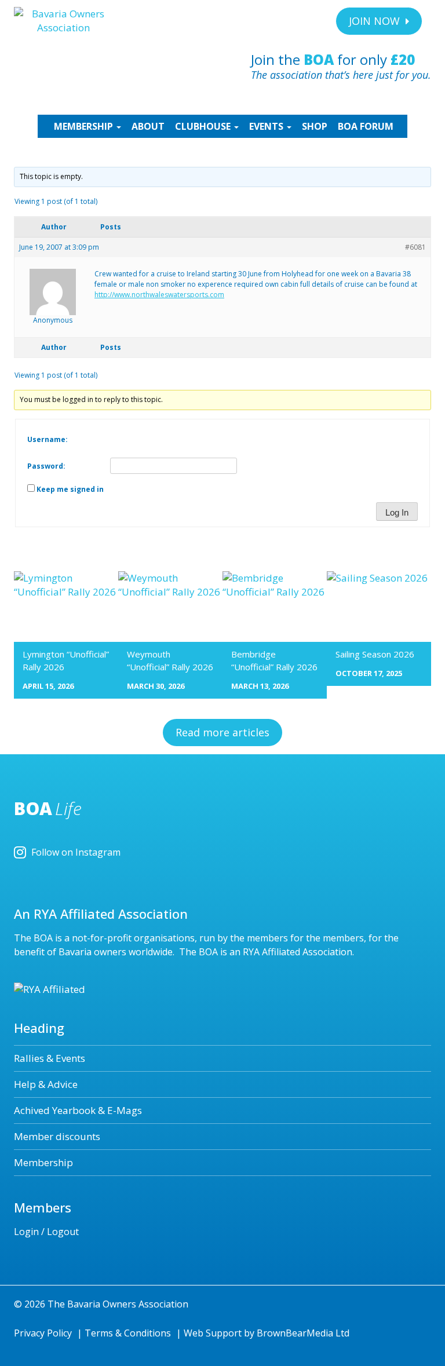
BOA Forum (365, 126)
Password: (46, 466)
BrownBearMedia (295, 1333)
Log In (396, 512)
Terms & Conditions (128, 1333)
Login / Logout (46, 1231)
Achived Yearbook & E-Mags (78, 1110)
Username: (47, 439)
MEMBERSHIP (84, 126)
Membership (43, 1162)
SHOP (314, 126)
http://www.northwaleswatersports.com (159, 295)
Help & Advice (46, 1084)
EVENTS (267, 126)
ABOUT (148, 126)
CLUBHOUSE (204, 126)
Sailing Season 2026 (374, 654)
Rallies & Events (49, 1058)
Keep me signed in (70, 489)
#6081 (415, 247)
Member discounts (57, 1136)
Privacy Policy (43, 1333)
